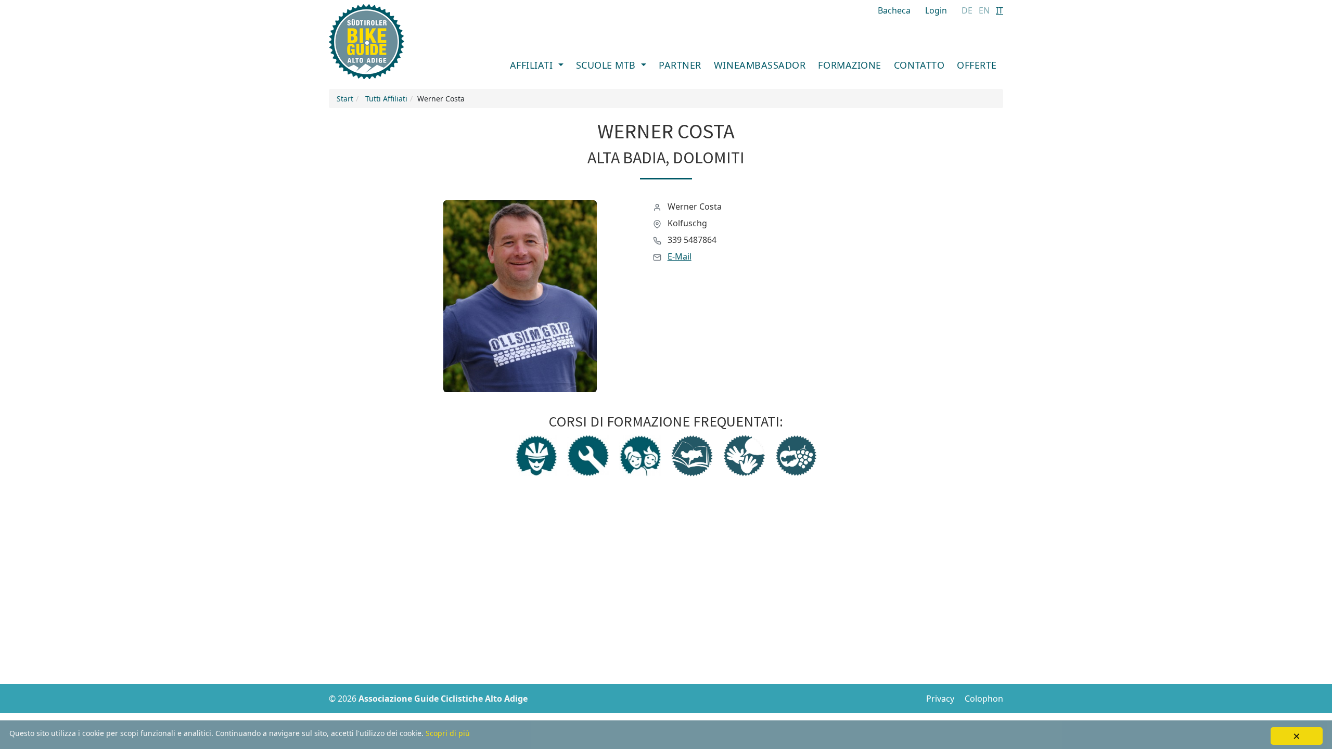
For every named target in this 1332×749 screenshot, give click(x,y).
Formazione (849, 65)
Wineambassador (760, 65)
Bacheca (894, 10)
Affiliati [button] (533, 65)
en (984, 10)
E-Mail (679, 256)
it (999, 10)
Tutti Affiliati (386, 99)
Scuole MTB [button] (607, 65)
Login (936, 10)
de (967, 10)
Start (345, 99)
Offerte (977, 65)
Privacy (940, 698)
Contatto (919, 65)
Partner (680, 65)
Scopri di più (448, 733)
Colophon (984, 698)
